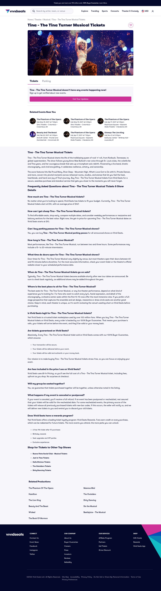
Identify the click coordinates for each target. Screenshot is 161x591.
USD (146, 11)
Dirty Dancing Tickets (42, 470)
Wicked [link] (32, 512)
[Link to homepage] (16, 11)
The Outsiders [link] (90, 494)
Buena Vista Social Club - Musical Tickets (50, 454)
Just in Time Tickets (41, 458)
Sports (105, 11)
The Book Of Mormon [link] (38, 518)
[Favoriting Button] (130, 25)
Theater (38, 20)
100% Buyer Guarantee (90, 3)
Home (30, 20)
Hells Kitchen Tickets (41, 462)
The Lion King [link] (35, 500)
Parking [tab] (46, 81)
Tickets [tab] (34, 81)
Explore (84, 11)
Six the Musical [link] (90, 506)
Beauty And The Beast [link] (38, 506)
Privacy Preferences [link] (69, 580)
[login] (152, 11)
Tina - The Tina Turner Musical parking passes (65, 233)
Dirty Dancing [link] (90, 500)
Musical (46, 20)
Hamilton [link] (33, 494)
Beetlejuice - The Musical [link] (95, 512)
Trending (95, 11)
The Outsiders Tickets (42, 466)
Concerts (115, 11)
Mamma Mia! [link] (89, 488)
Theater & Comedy (130, 11)
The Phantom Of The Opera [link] (41, 488)
